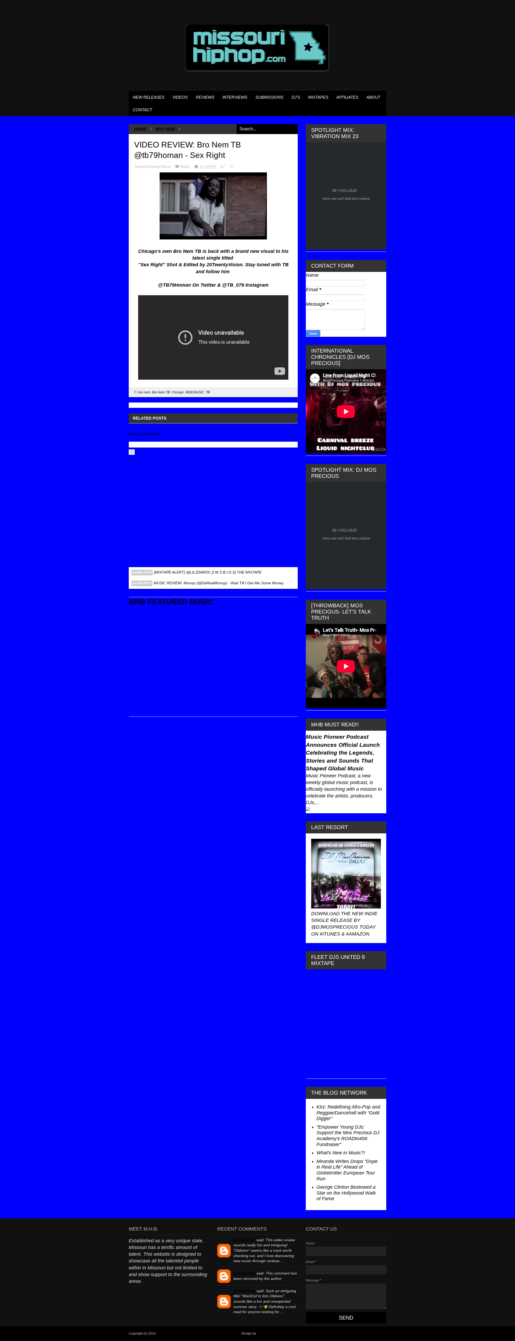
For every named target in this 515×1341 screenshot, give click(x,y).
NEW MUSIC (194, 392)
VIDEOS (180, 97)
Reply (185, 166)
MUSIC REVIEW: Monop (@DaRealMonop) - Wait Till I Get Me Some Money (219, 583)
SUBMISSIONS (269, 97)
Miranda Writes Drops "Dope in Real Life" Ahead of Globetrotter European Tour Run (347, 1170)
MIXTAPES (318, 97)
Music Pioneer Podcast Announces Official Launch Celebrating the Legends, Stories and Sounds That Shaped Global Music (343, 752)
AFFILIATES (347, 97)
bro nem (165, 129)
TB (208, 392)
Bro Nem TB (161, 392)
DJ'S (296, 97)
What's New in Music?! (341, 1152)
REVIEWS (205, 97)
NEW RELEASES (148, 97)
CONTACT (142, 110)
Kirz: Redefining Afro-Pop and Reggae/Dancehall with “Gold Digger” (348, 1112)
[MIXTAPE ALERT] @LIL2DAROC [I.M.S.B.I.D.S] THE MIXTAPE (208, 572)
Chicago (177, 392)
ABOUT (373, 97)
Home (140, 129)
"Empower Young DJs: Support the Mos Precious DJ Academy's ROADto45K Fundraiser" (348, 1135)
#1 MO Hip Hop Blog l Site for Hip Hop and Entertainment (198, 1333)
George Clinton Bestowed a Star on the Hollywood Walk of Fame (346, 1192)
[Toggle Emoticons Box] (132, 452)
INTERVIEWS (234, 97)
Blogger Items (267, 1333)
